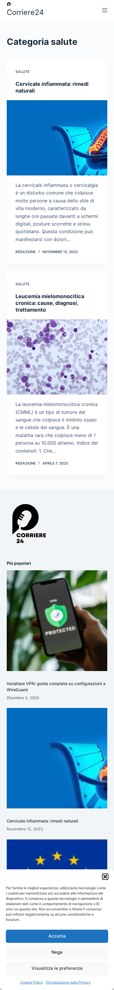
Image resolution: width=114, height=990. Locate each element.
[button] (105, 877)
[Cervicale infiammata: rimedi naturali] (57, 137)
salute (22, 71)
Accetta (57, 936)
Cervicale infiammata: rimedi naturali (42, 820)
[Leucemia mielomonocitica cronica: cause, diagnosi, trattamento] (57, 357)
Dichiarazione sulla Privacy (68, 982)
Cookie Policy (31, 982)
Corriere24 (25, 12)
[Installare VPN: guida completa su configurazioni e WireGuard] (57, 620)
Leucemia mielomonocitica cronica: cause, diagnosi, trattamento (49, 303)
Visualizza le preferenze (57, 968)
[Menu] (104, 10)
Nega (57, 952)
